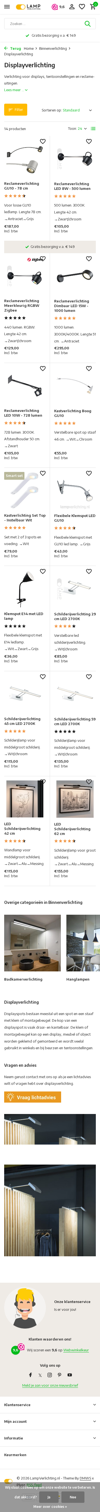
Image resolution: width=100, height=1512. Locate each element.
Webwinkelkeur (76, 1350)
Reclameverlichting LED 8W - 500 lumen (72, 186)
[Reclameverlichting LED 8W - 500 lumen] (75, 158)
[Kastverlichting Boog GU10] (75, 385)
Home (29, 48)
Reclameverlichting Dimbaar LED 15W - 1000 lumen (71, 306)
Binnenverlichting (53, 48)
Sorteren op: (52, 110)
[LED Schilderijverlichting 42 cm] (25, 798)
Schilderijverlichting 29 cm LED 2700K (75, 616)
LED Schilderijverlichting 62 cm (72, 829)
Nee (73, 1497)
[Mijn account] (71, 7)
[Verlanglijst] (82, 7)
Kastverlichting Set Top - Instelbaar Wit (25, 517)
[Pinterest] (60, 1375)
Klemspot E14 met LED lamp (23, 616)
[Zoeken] (88, 23)
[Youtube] (70, 1375)
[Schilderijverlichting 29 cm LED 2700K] (75, 588)
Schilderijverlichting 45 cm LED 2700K (22, 721)
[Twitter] (40, 1375)
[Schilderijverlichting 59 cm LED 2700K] (75, 694)
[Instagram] (50, 1375)
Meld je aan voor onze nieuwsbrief (50, 1385)
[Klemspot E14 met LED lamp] (25, 588)
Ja (49, 1497)
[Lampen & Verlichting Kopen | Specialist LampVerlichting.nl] (29, 7)
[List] (93, 128)
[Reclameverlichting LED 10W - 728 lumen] (25, 385)
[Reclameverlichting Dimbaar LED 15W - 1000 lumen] (75, 276)
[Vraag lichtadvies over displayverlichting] (32, 1097)
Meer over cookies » (50, 1506)
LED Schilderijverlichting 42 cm (22, 828)
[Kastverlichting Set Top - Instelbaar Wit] (25, 490)
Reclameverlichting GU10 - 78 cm (21, 185)
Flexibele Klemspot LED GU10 (75, 518)
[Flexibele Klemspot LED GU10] (75, 490)
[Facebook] (30, 1375)
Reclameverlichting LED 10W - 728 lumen (23, 412)
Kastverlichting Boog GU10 (72, 413)
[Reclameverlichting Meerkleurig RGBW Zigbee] (25, 275)
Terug (15, 48)
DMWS (85, 1478)
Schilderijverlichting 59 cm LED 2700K (75, 721)
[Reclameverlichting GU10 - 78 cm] (25, 158)
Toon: (72, 128)
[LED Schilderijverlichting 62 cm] (75, 799)
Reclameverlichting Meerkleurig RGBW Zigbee (21, 305)
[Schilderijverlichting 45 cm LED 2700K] (25, 693)
